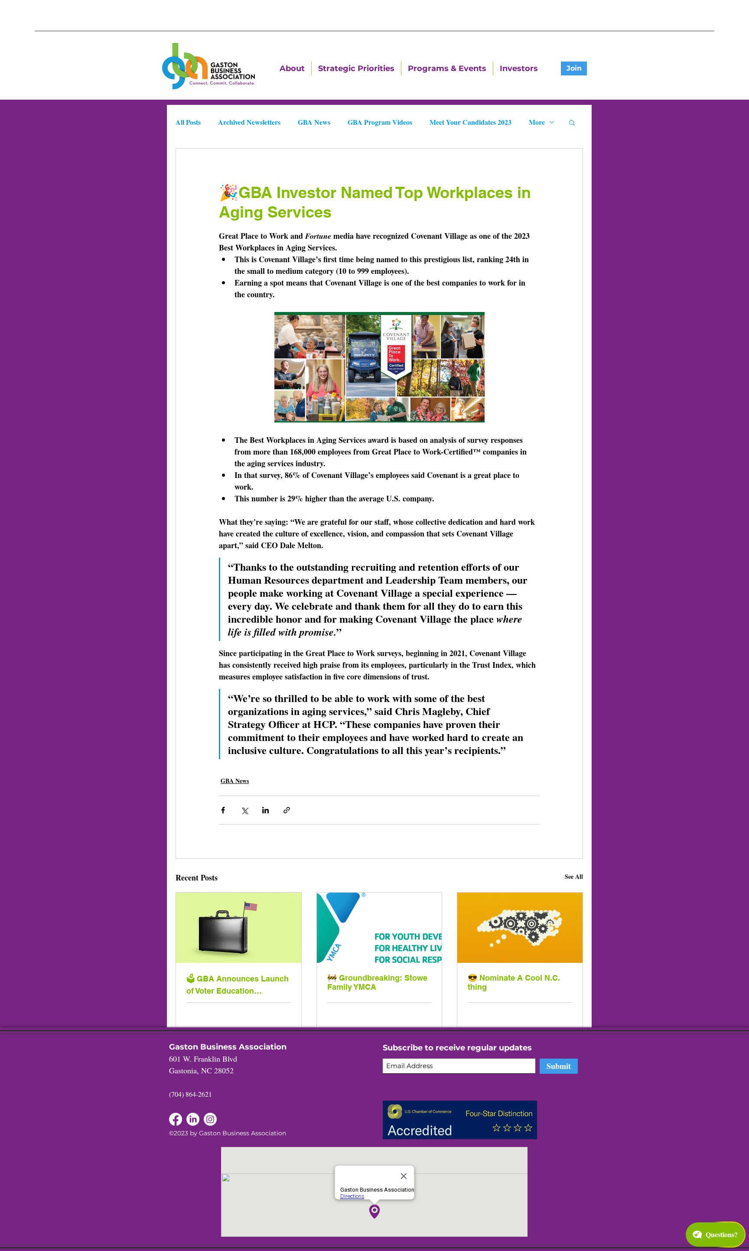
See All (574, 876)
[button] (572, 122)
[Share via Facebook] (223, 810)
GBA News (314, 122)
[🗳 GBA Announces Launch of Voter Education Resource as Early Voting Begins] (238, 928)
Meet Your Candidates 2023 (470, 122)
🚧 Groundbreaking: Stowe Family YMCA (377, 982)
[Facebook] (192, 1119)
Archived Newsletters (249, 122)
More (537, 122)
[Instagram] (210, 1119)
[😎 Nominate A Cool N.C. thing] (520, 928)
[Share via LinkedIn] (265, 810)
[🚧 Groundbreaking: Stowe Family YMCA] (379, 928)
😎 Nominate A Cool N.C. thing (514, 982)
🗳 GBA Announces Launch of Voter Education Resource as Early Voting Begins (237, 984)
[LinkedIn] (175, 1119)
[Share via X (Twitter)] (244, 810)
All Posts (188, 122)
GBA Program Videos (380, 122)
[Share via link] (287, 810)
